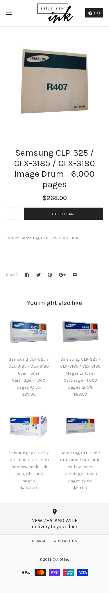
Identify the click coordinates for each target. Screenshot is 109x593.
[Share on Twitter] (38, 275)
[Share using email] (75, 275)
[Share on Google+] (62, 275)
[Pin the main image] (50, 275)
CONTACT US (65, 541)
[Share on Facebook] (27, 275)
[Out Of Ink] (54, 13)
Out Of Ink (61, 559)
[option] (54, 81)
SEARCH (39, 541)
